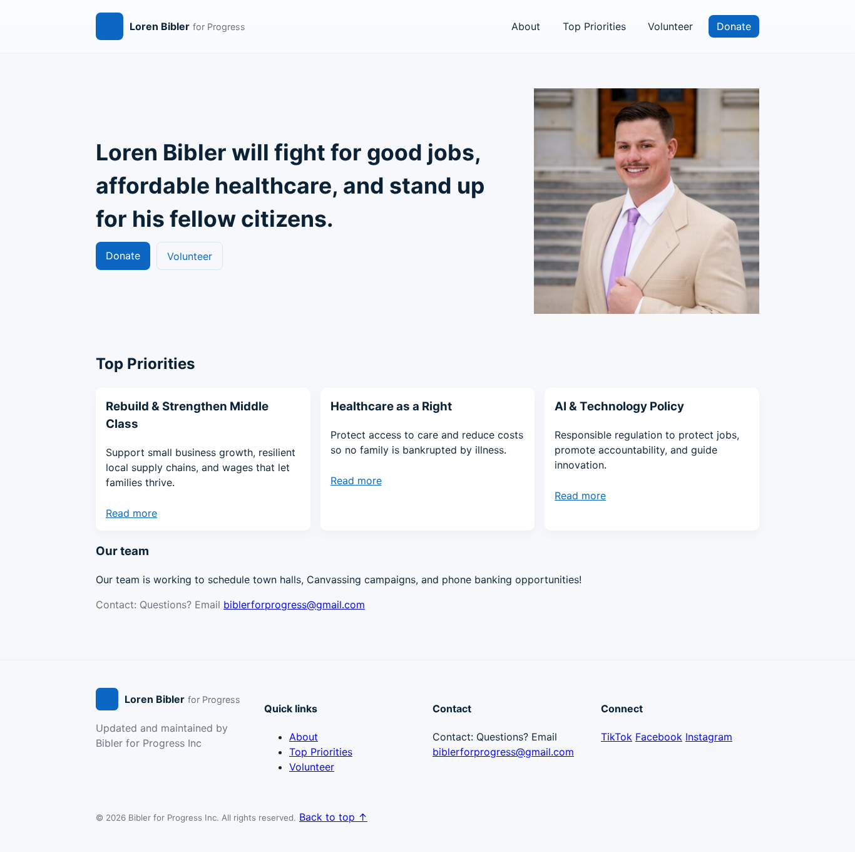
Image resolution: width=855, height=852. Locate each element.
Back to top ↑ (333, 817)
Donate (734, 26)
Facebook (658, 736)
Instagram (708, 736)
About (525, 26)
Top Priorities (594, 26)
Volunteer (670, 26)
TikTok (616, 736)
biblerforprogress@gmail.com (294, 604)
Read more (131, 513)
